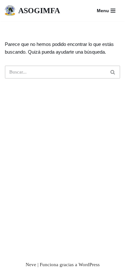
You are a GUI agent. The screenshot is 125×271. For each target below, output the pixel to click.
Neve (31, 264)
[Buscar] (113, 72)
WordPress (89, 264)
